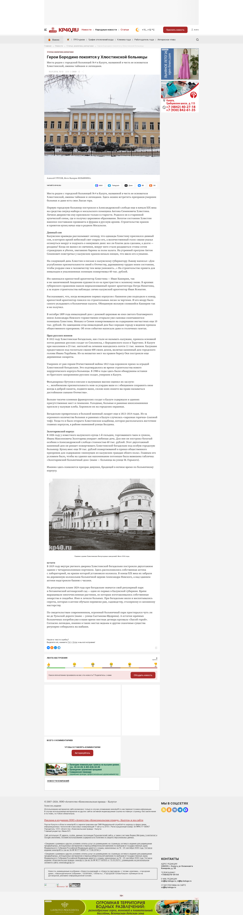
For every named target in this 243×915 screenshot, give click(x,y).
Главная (47, 46)
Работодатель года (144, 39)
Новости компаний (58, 781)
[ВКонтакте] (48, 647)
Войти (196, 30)
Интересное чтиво (167, 39)
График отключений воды (101, 39)
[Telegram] (58, 647)
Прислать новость (175, 30)
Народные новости (106, 29)
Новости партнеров (110, 871)
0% (48, 666)
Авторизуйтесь (82, 753)
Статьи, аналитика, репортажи (80, 46)
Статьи (125, 29)
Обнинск (53, 31)
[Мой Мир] (55, 647)
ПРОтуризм (79, 39)
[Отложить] (79, 72)
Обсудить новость (143, 675)
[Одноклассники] (51, 647)
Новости (87, 29)
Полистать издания (52, 806)
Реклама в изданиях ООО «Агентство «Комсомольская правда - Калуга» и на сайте (93, 820)
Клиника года (124, 39)
